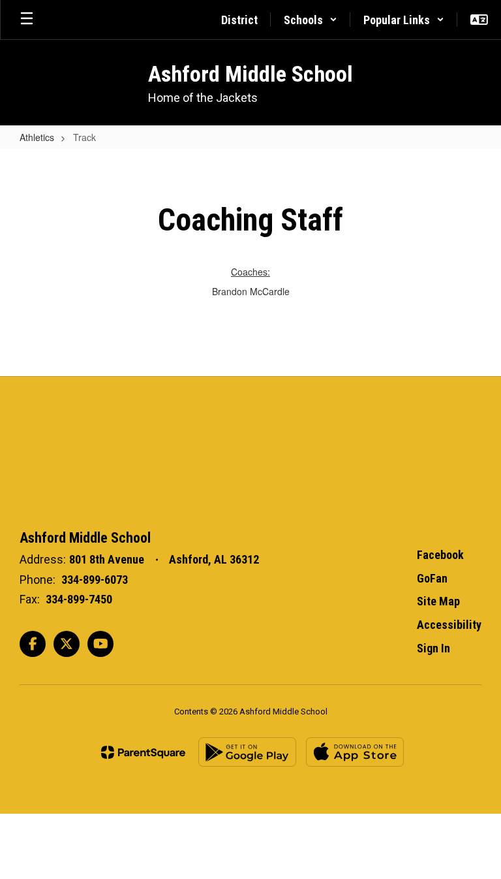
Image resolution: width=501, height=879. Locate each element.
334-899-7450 (79, 599)
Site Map (438, 601)
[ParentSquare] (143, 752)
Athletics (37, 137)
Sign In (433, 648)
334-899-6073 (94, 579)
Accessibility (449, 624)
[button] (310, 19)
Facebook (440, 555)
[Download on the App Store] (355, 752)
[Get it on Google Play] (247, 752)
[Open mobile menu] (27, 19)
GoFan (432, 578)
